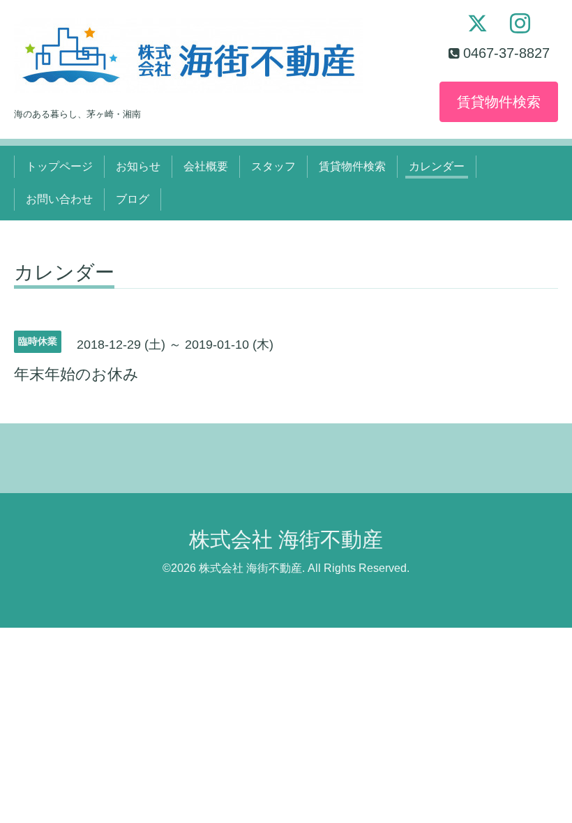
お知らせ (138, 166)
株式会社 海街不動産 (286, 539)
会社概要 (205, 166)
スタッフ (273, 166)
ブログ (132, 199)
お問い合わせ (59, 199)
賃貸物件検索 (499, 102)
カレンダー (437, 166)
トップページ (59, 166)
